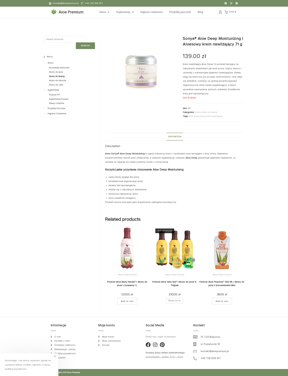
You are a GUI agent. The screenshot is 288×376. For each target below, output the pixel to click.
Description (174, 136)
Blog (200, 12)
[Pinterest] (236, 3)
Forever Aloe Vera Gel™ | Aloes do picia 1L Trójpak (174, 283)
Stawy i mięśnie (56, 103)
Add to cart (127, 301)
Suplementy (123, 12)
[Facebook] (225, 3)
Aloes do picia (130, 274)
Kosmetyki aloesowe (59, 67)
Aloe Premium (71, 12)
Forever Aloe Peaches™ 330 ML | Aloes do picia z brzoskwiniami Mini (222, 283)
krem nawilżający (214, 116)
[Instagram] (231, 3)
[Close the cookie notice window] (54, 356)
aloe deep (194, 116)
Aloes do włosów (57, 80)
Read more (174, 300)
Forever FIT (54, 94)
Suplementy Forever (58, 99)
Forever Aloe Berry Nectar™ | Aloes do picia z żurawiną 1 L (127, 283)
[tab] (174, 136)
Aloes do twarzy (209, 112)
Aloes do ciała (56, 84)
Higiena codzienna (151, 12)
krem (202, 116)
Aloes (102, 12)
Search (85, 45)
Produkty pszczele (180, 12)
